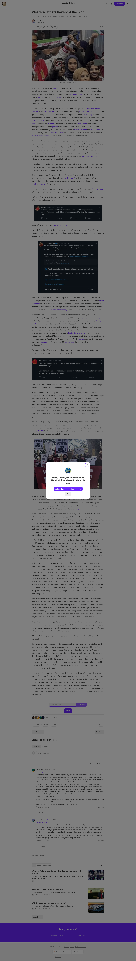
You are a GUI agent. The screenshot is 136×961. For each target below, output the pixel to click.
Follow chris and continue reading (68, 489)
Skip (68, 494)
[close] (87, 465)
